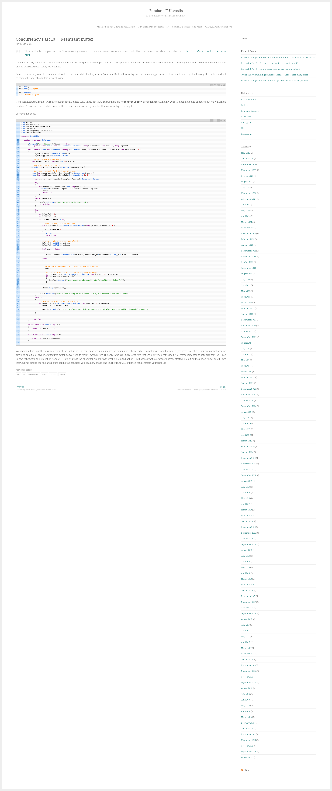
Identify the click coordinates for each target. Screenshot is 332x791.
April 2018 (245, 573)
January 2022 (247, 314)
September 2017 (248, 613)
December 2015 (248, 734)
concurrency (33, 374)
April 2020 (246, 435)
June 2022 (246, 285)
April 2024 (246, 216)
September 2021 (248, 337)
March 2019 (246, 509)
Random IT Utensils (166, 10)
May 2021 (245, 360)
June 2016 (245, 699)
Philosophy (246, 134)
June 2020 (246, 423)
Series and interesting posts (187, 27)
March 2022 (246, 302)
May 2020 (245, 429)
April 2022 (246, 296)
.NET (18, 374)
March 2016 (246, 717)
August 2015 (246, 757)
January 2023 (247, 245)
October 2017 (247, 607)
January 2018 (247, 590)
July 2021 (245, 348)
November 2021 (248, 325)
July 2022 (245, 279)
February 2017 (247, 653)
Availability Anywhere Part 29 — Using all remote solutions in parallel (274, 80)
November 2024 (248, 193)
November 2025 (248, 170)
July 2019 (245, 486)
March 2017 (246, 648)
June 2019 (245, 492)
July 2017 (245, 625)
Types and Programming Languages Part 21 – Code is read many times (274, 74)
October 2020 (247, 400)
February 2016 (247, 722)
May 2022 (245, 291)
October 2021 (247, 331)
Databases (246, 116)
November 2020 (248, 394)
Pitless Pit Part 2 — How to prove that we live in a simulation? (270, 69)
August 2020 (247, 412)
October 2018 (247, 538)
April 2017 (245, 642)
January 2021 (247, 383)
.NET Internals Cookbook (151, 27)
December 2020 (248, 389)
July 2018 (245, 555)
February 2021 (247, 377)
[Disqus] (121, 424)
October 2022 (247, 262)
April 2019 (245, 504)
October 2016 (247, 676)
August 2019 (246, 481)
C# (24, 374)
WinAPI (62, 374)
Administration (248, 99)
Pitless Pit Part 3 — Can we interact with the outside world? (269, 63)
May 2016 (245, 705)
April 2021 (245, 365)
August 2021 (246, 342)
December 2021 (248, 319)
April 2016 (245, 711)
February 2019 (247, 515)
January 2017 (247, 659)
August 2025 (247, 181)
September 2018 (248, 544)
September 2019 (248, 475)
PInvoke (53, 374)
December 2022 (248, 250)
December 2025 (248, 164)
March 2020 (246, 440)
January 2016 (247, 728)
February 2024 (247, 227)
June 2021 (245, 354)
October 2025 (247, 176)
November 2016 (248, 671)
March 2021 (246, 371)
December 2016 (248, 665)
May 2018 (245, 567)
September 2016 (248, 682)
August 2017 (246, 619)
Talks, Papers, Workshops (218, 27)
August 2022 (247, 273)
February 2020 (248, 446)
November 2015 (248, 740)
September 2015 (248, 751)
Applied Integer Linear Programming (116, 27)
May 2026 (245, 152)
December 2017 (248, 596)
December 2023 (248, 233)
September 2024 (248, 199)
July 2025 (245, 187)
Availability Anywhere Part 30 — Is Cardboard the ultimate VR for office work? (278, 57)
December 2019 (248, 458)
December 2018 (248, 527)
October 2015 (247, 745)
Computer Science (250, 111)
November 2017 (248, 602)
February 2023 (247, 239)
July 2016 (245, 694)
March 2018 (246, 579)
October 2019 (247, 469)
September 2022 (248, 268)
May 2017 (245, 636)
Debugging (246, 122)
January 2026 (247, 158)
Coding (29, 370)
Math (243, 128)
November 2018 (248, 532)
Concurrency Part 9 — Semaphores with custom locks (35, 388)
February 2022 (247, 308)
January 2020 (247, 452)
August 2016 (246, 688)
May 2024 (245, 210)
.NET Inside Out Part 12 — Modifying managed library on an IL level (201, 388)
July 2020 (245, 417)
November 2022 (248, 256)
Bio (168, 27)
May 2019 (245, 498)
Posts (246, 769)
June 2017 (245, 630)
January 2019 (247, 521)
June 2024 (246, 204)
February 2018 (247, 584)
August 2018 (246, 550)
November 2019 (248, 463)
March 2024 (246, 222)
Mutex (44, 374)
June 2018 (245, 561)
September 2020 (249, 406)
